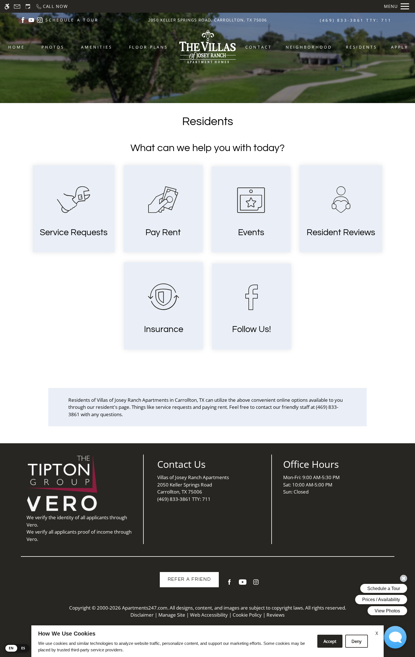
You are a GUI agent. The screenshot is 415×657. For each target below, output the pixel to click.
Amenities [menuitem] (96, 47)
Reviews (276, 615)
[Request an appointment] (28, 6)
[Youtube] (243, 584)
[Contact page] (17, 6)
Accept (330, 641)
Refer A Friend (189, 579)
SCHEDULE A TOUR (72, 20)
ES (23, 648)
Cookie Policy (247, 615)
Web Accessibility (209, 615)
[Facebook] (229, 584)
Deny (356, 641)
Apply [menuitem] (399, 47)
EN (11, 648)
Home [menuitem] (16, 47)
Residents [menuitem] (361, 47)
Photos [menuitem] (53, 47)
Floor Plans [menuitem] (148, 47)
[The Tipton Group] (62, 474)
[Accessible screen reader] (7, 6)
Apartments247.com (144, 607)
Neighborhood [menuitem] (309, 47)
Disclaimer (142, 615)
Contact (258, 47)
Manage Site (171, 615)
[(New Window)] (23, 19)
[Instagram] (256, 584)
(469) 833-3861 (356, 20)
